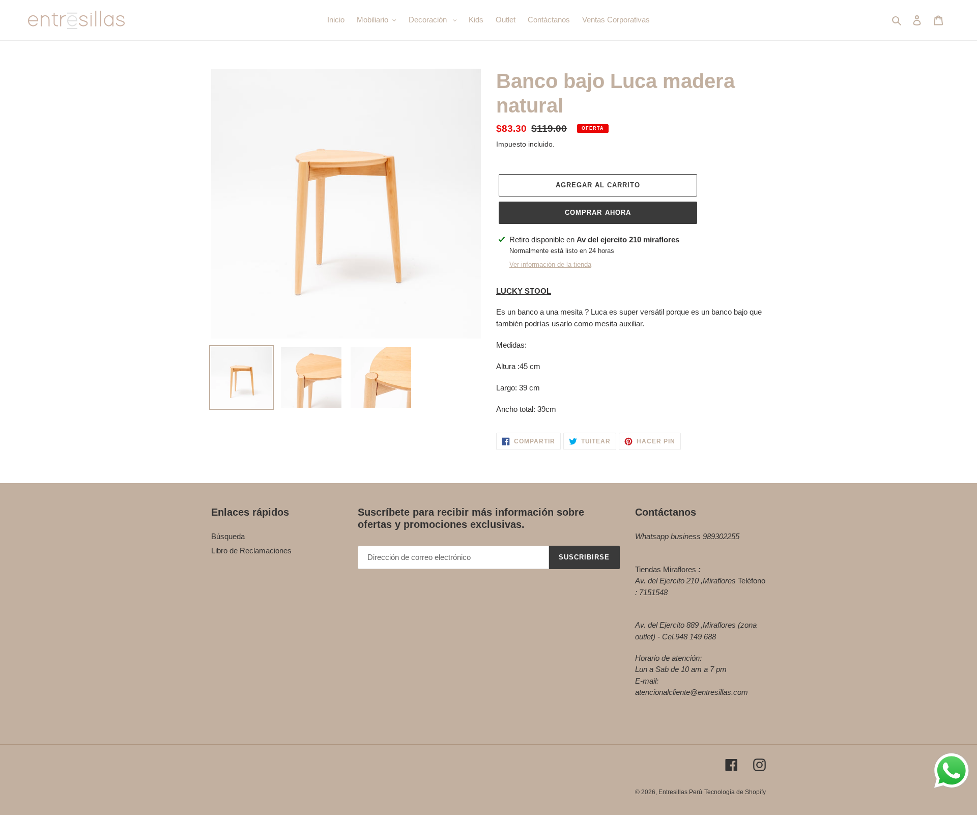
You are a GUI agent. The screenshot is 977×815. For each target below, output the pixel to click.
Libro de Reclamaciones (251, 550)
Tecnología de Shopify (735, 792)
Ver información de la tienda (550, 264)
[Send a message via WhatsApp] (951, 770)
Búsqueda (228, 536)
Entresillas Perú (680, 792)
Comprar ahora (598, 212)
